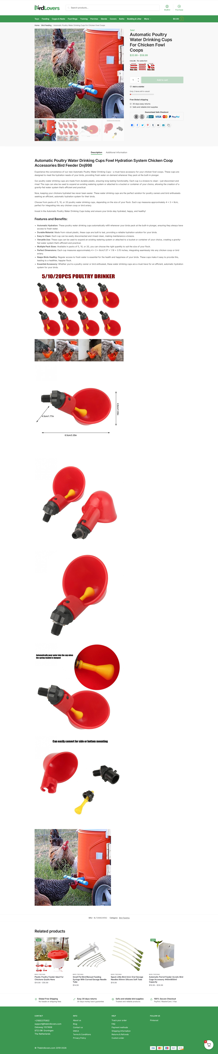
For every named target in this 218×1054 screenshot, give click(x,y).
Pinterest (154, 1020)
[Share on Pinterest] (147, 125)
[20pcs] (142, 67)
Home (37, 25)
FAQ (113, 1024)
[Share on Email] (158, 125)
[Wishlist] (65, 941)
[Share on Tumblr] (153, 125)
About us (77, 1020)
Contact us (78, 1027)
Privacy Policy (79, 1038)
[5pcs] (151, 67)
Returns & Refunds (120, 1034)
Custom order (118, 1038)
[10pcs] (133, 67)
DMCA (76, 1031)
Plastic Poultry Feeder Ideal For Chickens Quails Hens (49, 978)
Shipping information (121, 1031)
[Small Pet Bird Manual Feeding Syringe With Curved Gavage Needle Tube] (90, 954)
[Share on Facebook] (137, 125)
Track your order (119, 1020)
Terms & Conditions (82, 1034)
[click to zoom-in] (79, 73)
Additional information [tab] (116, 152)
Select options (51, 990)
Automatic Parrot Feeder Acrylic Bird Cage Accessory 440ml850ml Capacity (166, 979)
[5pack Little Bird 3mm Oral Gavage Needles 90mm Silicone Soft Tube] (128, 954)
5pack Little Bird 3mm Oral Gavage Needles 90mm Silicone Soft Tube (127, 978)
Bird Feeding (46, 25)
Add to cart (162, 80)
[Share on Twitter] (142, 125)
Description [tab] (96, 152)
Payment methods (120, 1027)
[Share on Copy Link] (168, 125)
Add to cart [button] (128, 990)
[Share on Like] (132, 125)
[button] (120, 73)
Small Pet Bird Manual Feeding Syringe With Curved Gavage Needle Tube (90, 979)
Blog (75, 1024)
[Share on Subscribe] (163, 125)
